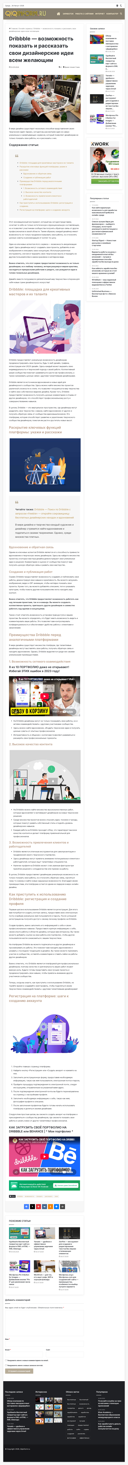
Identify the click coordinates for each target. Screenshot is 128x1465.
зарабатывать (72, 1412)
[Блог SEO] (25, 14)
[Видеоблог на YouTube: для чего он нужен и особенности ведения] (40, 1421)
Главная (13, 29)
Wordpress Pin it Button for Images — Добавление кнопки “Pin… (112, 120)
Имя (7, 1339)
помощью (70, 1425)
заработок (82, 1417)
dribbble (20, 1196)
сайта (78, 1429)
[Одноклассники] (50, 1206)
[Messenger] (56, 1206)
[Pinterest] (38, 1206)
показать (39, 1196)
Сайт (48, 1350)
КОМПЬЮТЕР (112, 14)
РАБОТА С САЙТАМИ (84, 14)
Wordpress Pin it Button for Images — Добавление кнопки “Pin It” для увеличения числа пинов (19, 1279)
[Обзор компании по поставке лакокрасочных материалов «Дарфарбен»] (97, 39)
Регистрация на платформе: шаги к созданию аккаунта (45, 210)
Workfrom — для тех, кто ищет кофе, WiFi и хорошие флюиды (43, 1277)
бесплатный (84, 1400)
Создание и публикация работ (37, 177)
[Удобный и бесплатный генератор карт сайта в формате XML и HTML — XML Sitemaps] (19, 1233)
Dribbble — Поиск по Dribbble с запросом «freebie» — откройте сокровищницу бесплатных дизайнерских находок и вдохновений (44, 513)
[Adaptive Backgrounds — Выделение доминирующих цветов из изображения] (49, 1407)
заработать (85, 1412)
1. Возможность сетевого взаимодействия (42, 188)
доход (89, 1408)
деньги (80, 1408)
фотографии (71, 1438)
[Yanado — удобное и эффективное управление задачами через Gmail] (44, 1233)
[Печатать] (62, 1206)
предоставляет (83, 1425)
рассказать (48, 1196)
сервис (86, 1429)
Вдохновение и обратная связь (37, 173)
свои (56, 1196)
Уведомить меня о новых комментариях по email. (27, 1360)
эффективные (84, 1438)
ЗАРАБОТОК (68, 14)
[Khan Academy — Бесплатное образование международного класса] (49, 1400)
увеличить (81, 1434)
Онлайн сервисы (25, 29)
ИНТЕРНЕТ (100, 14)
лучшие (82, 1421)
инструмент (71, 1421)
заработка (71, 1417)
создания (70, 1434)
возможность (29, 1196)
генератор (71, 1408)
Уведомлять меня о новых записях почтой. (25, 1365)
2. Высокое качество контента (37, 192)
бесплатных (71, 1404)
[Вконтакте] (44, 1206)
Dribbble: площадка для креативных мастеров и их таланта (47, 163)
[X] (32, 1206)
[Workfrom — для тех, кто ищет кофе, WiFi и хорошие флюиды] (44, 1266)
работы (70, 1429)
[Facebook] (26, 1206)
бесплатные (71, 1400)
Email (8, 1350)
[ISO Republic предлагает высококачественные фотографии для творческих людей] (58, 1400)
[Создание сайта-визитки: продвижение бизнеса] (58, 1407)
